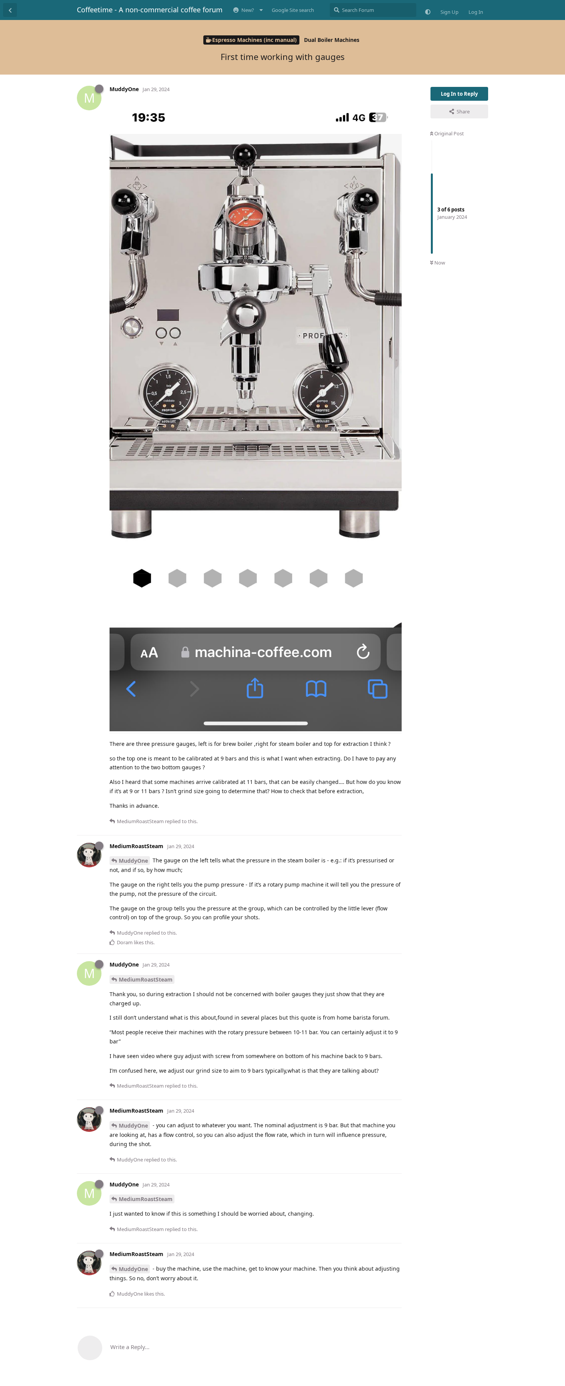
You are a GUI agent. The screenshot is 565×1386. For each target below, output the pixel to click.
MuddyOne (133, 860)
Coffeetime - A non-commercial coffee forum (150, 9)
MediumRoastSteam (146, 979)
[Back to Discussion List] (10, 10)
